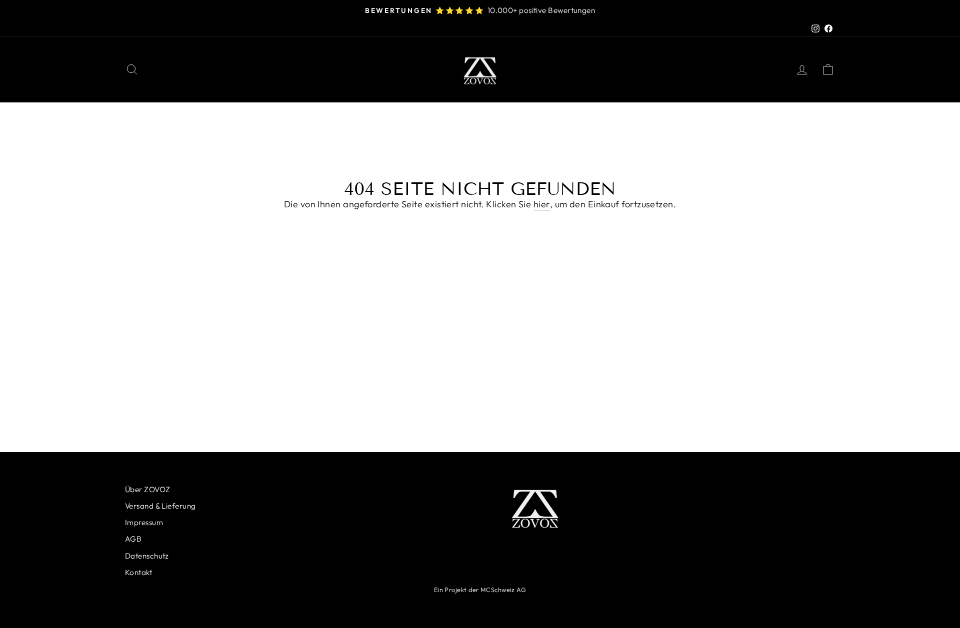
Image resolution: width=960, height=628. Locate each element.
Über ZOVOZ (147, 489)
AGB (133, 539)
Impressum (144, 522)
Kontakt (138, 572)
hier (542, 204)
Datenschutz (147, 556)
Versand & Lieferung (160, 506)
